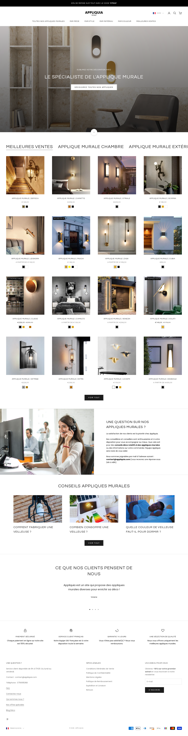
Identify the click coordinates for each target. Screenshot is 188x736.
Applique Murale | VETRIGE (25, 379)
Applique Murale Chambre (91, 146)
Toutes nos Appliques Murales (48, 21)
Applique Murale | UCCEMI (117, 379)
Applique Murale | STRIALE (117, 198)
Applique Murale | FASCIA (71, 259)
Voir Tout (94, 543)
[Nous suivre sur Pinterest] (7, 719)
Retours (89, 690)
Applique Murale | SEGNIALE (163, 379)
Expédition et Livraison (96, 685)
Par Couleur (124, 21)
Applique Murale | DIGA (117, 259)
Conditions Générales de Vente (100, 668)
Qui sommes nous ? (15, 699)
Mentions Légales (94, 677)
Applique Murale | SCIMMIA (163, 198)
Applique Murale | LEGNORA (25, 259)
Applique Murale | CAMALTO (71, 319)
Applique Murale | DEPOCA (25, 198)
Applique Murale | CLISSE (25, 319)
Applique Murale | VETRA (71, 379)
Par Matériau (106, 21)
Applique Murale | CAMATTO (71, 198)
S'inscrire (154, 690)
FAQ (8, 688)
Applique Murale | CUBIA (163, 259)
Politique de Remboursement (99, 681)
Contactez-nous (13, 693)
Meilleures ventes (146, 21)
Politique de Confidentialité (98, 673)
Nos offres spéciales (15, 704)
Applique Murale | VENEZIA (117, 319)
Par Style (89, 21)
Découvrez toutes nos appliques (94, 87)
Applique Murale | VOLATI (162, 319)
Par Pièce (74, 21)
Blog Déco (10, 710)
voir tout (94, 397)
